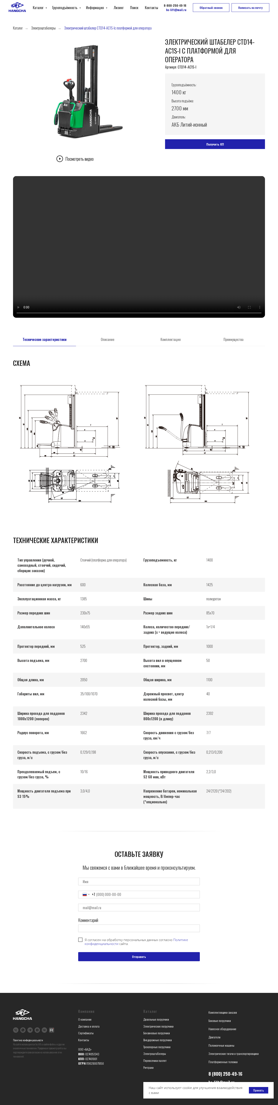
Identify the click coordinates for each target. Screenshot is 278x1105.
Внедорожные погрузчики (157, 1040)
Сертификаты (86, 1033)
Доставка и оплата (88, 1026)
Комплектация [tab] (171, 339)
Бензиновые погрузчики (156, 1033)
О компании (84, 1019)
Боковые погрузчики (219, 1020)
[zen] (37, 1030)
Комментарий (88, 920)
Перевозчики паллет (155, 1060)
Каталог (38, 7)
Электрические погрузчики (158, 1026)
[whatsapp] (23, 1030)
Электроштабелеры (43, 28)
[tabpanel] (139, 361)
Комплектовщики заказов (222, 1012)
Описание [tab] (107, 339)
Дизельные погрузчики (156, 1019)
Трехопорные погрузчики (156, 1046)
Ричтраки (148, 1067)
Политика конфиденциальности (28, 1040)
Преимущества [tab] (233, 339)
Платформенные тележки (223, 1061)
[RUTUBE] (51, 1030)
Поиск (134, 7)
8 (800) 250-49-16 (225, 1074)
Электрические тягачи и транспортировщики (233, 1053)
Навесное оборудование (222, 1028)
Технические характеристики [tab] (44, 339)
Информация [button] (95, 7)
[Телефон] (15, 1030)
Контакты (151, 7)
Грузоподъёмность (65, 7)
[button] (211, 7)
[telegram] (30, 1030)
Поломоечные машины (221, 1045)
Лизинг (119, 7)
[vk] (44, 1030)
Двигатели (214, 1037)
